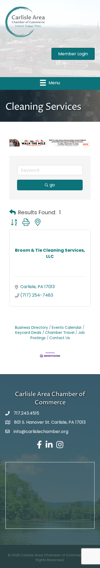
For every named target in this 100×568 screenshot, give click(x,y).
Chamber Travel (59, 332)
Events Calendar (67, 327)
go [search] (52, 185)
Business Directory (31, 327)
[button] (12, 212)
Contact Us (59, 337)
